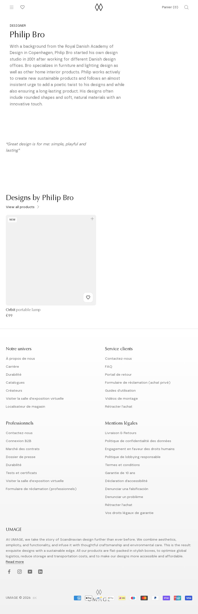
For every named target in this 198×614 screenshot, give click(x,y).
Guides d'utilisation (120, 390)
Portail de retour (118, 374)
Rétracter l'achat (118, 406)
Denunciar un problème (124, 497)
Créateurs (14, 390)
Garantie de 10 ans (120, 473)
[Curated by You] (22, 7)
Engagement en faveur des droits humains (140, 449)
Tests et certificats (21, 473)
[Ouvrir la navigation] (11, 7)
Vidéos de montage (121, 398)
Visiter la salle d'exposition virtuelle (35, 398)
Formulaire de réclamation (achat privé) (137, 382)
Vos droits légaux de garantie (129, 513)
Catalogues (15, 382)
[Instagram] (19, 572)
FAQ (108, 366)
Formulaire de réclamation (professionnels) (41, 489)
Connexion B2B (18, 441)
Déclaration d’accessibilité (126, 481)
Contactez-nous (118, 358)
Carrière (12, 366)
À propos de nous (20, 358)
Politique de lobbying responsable (133, 457)
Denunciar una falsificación (126, 489)
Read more (15, 562)
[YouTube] (29, 572)
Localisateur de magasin (25, 406)
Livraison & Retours (120, 433)
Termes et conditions (122, 465)
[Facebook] (8, 572)
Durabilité (13, 374)
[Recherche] (186, 7)
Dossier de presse (20, 457)
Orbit (23, 310)
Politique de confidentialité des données (138, 441)
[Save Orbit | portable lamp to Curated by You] (88, 297)
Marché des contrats (23, 449)
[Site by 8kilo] (35, 598)
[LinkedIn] (39, 572)
